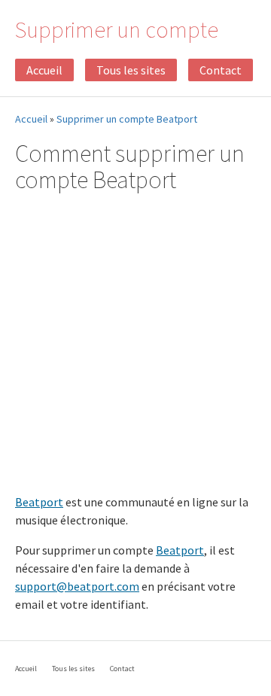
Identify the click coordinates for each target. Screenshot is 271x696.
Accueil (44, 70)
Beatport (39, 501)
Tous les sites (131, 70)
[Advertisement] (135, 345)
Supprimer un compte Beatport (126, 119)
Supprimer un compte (116, 29)
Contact (220, 70)
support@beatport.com (77, 586)
